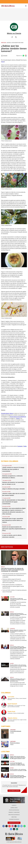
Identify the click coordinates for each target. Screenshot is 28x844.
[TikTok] (15, 826)
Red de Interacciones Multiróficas (18, 416)
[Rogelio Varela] (4, 712)
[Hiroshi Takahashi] (4, 705)
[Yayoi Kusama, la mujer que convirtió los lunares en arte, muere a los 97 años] (5, 603)
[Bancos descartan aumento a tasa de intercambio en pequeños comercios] (5, 635)
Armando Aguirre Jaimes (7, 413)
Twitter (25, 446)
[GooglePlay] (17, 829)
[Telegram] (18, 826)
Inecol (2, 61)
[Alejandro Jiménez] (4, 719)
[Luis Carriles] (4, 698)
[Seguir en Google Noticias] (26, 55)
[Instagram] (12, 826)
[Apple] (14, 829)
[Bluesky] (21, 826)
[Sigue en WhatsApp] (23, 55)
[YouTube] (9, 826)
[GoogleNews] (11, 829)
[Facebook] (12, 37)
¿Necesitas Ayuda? (14, 822)
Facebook (19, 446)
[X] (16, 37)
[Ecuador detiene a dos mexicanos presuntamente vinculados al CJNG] (5, 669)
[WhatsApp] (24, 826)
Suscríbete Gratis (14, 790)
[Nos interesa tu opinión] (14, 800)
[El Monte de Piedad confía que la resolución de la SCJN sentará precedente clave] (5, 682)
